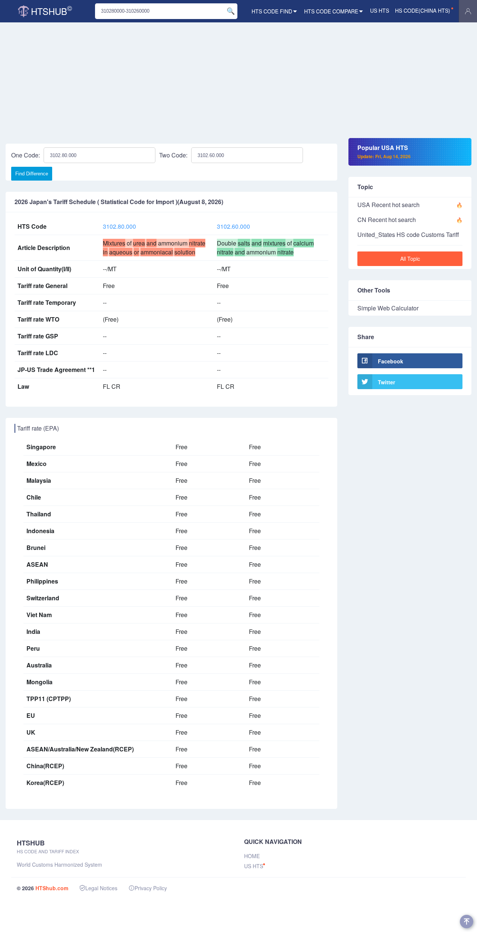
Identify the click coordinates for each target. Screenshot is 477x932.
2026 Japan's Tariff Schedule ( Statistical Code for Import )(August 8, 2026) (119, 202)
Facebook (390, 361)
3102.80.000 (119, 226)
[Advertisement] (238, 82)
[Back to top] (466, 921)
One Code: (25, 155)
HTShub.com (51, 888)
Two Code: (173, 155)
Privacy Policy (151, 888)
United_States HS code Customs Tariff (408, 234)
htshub (51, 10)
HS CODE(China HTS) (422, 10)
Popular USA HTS (384, 151)
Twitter (386, 382)
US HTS (379, 10)
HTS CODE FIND (272, 11)
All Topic (410, 258)
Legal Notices (101, 888)
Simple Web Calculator (387, 308)
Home (252, 856)
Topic (365, 186)
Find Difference (31, 173)
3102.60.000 (233, 226)
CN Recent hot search (386, 219)
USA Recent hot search (388, 204)
